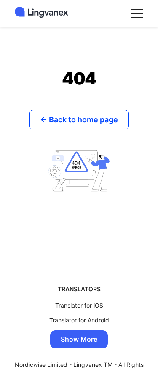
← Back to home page (79, 119)
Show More (79, 339)
